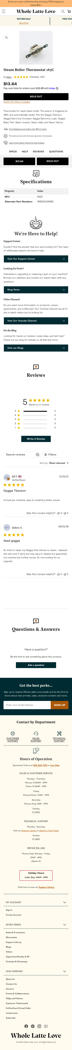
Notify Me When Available (17, 102)
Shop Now (23, 23)
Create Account (13, 915)
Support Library (29, 830)
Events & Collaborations (17, 993)
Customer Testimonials (17, 1003)
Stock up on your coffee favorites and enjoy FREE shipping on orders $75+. (36, 3)
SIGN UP (59, 705)
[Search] (63, 11)
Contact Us (11, 984)
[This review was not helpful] (65, 513)
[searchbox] (19, 454)
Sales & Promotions (15, 932)
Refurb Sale (24, 19)
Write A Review (36, 438)
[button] (3, 11)
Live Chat (54, 765)
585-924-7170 (40, 765)
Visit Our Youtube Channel (22, 320)
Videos (9, 951)
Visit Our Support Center (21, 258)
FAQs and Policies (14, 998)
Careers (10, 989)
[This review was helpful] (58, 513)
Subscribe (11, 1018)
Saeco (9, 77)
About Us (10, 979)
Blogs (8, 947)
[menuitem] (37, 910)
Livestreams (12, 1013)
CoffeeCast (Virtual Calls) (18, 1008)
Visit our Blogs (15, 348)
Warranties (11, 937)
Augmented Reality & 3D (17, 956)
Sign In (9, 910)
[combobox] (54, 463)
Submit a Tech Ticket (49, 830)
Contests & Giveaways (16, 961)
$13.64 (19, 161)
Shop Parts (13, 289)
